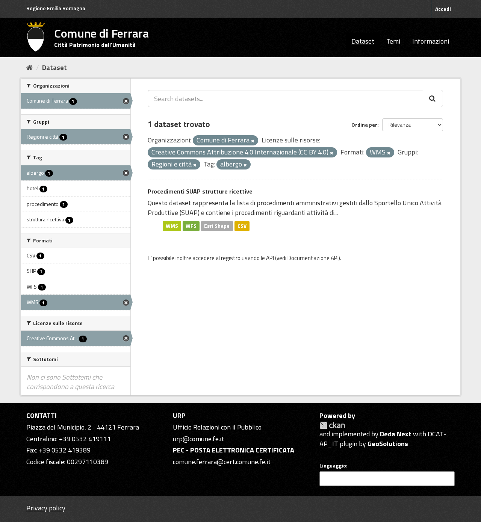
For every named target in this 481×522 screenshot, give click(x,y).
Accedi (443, 9)
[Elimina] (252, 141)
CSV (242, 226)
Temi (393, 41)
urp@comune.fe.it (198, 439)
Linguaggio (332, 465)
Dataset (362, 41)
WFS (191, 226)
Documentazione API (313, 258)
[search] (433, 98)
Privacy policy (45, 508)
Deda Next (395, 434)
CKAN (332, 425)
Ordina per (364, 125)
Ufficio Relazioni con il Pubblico (217, 427)
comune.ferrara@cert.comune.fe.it (222, 462)
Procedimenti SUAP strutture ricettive (200, 191)
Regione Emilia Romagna (55, 8)
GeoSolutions (388, 444)
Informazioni (430, 41)
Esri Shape (217, 226)
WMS (172, 226)
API (270, 258)
